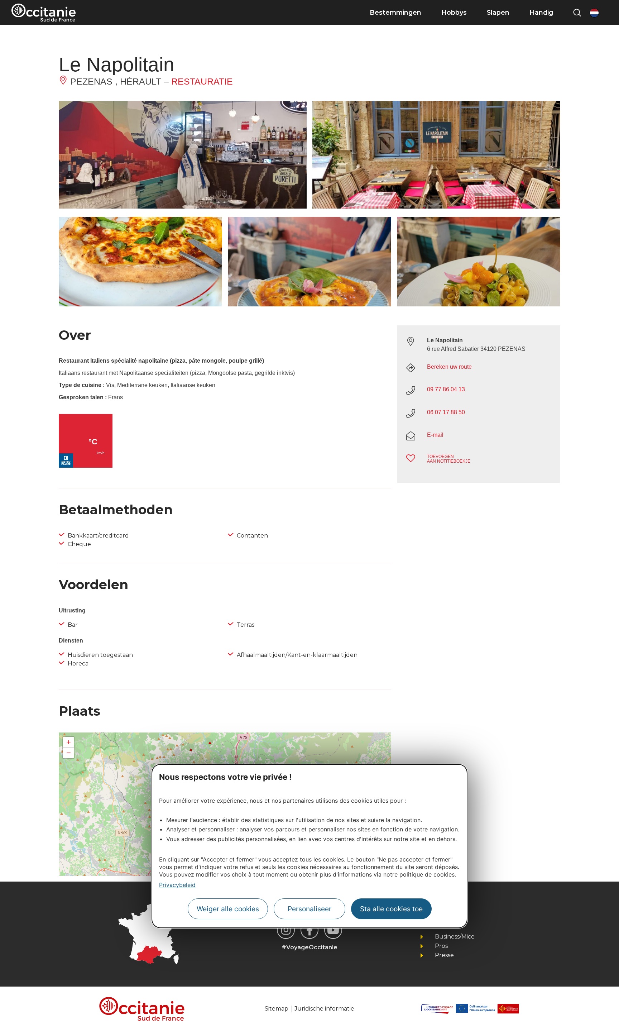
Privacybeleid (177, 884)
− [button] (68, 752)
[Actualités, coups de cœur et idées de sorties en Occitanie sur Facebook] (309, 930)
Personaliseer (309, 908)
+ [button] (68, 742)
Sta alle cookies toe (391, 908)
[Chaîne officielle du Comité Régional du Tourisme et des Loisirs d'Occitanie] (333, 930)
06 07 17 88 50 (446, 412)
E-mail (435, 435)
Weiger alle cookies (228, 908)
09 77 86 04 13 (446, 389)
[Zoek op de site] (577, 12)
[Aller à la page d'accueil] (43, 13)
